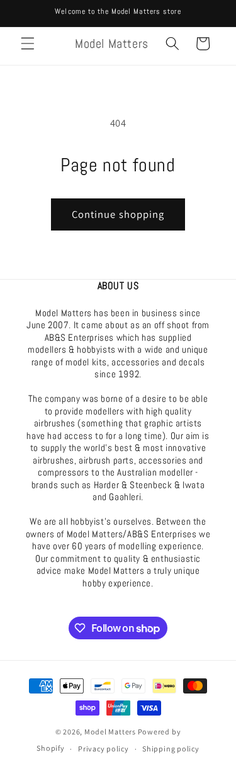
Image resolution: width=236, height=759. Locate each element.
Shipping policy (170, 748)
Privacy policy (103, 748)
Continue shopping (118, 214)
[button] (28, 43)
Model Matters (110, 731)
